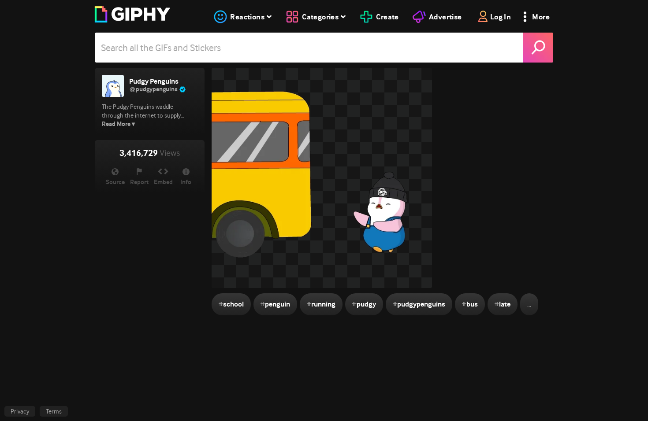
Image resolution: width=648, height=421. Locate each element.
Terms (54, 411)
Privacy (20, 411)
